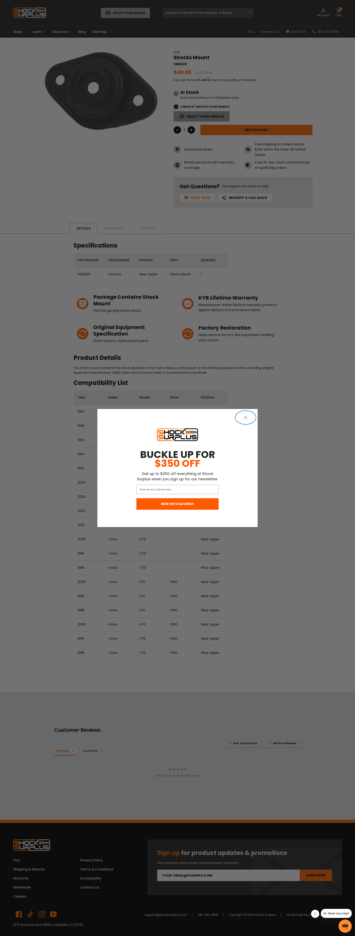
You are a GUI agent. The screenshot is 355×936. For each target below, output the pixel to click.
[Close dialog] (245, 417)
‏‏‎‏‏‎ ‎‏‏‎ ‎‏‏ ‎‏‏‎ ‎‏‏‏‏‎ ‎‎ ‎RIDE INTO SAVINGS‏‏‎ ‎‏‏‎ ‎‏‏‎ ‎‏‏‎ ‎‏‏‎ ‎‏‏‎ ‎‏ (177, 504)
